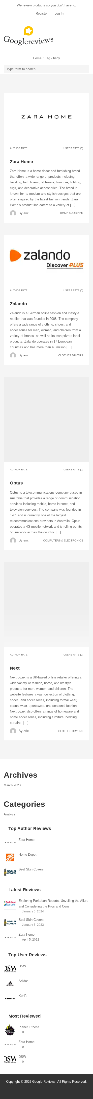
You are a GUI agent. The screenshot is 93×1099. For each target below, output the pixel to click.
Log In (58, 13)
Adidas (24, 981)
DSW (22, 966)
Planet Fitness (29, 1027)
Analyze (9, 814)
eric (26, 213)
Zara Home (26, 840)
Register (42, 13)
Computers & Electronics (63, 540)
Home (37, 58)
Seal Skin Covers (31, 869)
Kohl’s (23, 996)
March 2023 (12, 785)
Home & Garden (71, 213)
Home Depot (27, 854)
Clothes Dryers (70, 355)
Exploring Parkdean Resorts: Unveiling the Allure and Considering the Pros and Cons (53, 903)
